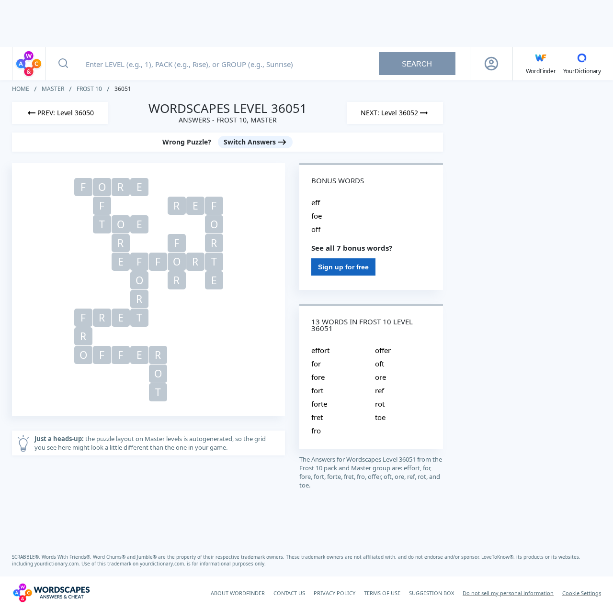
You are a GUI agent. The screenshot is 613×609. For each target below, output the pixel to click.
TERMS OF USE (382, 593)
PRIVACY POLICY (334, 593)
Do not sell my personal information (508, 593)
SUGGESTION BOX (431, 593)
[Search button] (63, 63)
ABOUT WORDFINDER (238, 593)
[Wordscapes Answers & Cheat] (28, 63)
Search (417, 64)
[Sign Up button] (491, 63)
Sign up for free (343, 267)
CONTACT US (289, 593)
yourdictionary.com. (57, 563)
